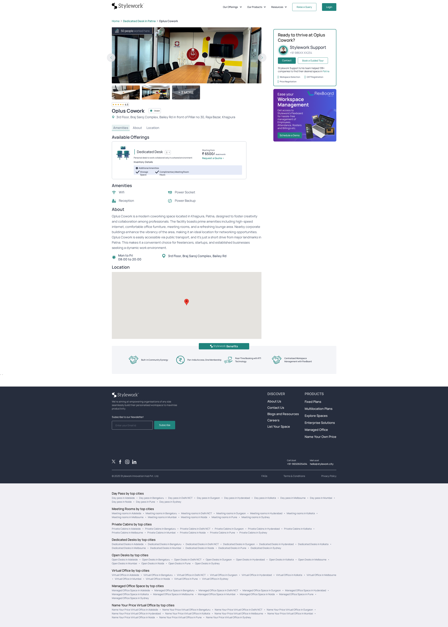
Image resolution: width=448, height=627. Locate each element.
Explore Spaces (316, 416)
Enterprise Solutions (320, 423)
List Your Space (278, 426)
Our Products (254, 7)
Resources (277, 7)
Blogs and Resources (283, 414)
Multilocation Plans (318, 408)
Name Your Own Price (320, 437)
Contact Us (275, 407)
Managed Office (316, 430)
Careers (273, 420)
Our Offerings (230, 7)
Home (116, 21)
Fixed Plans (313, 401)
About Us (274, 401)
